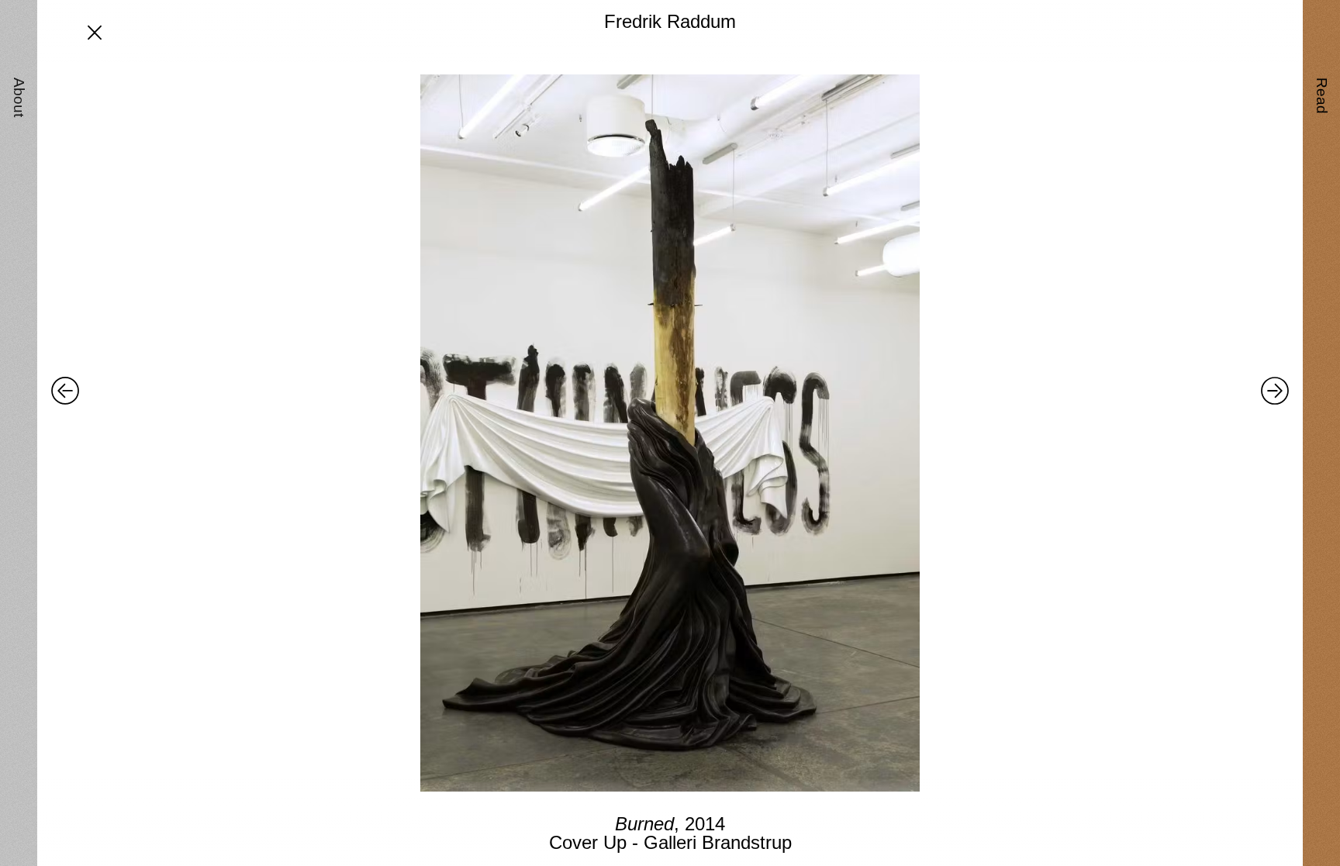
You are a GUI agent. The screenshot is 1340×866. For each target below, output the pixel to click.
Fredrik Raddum (670, 21)
